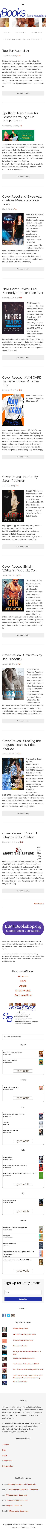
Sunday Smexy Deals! (20, 1328)
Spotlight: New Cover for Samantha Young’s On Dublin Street (20, 117)
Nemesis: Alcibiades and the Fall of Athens (17, 1260)
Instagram (9, 1506)
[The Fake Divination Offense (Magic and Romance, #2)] (41, 1057)
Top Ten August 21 (15, 51)
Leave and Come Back (10, 1087)
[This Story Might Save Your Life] (41, 1119)
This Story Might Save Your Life (13, 1114)
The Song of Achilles (10, 1060)
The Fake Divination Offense (12, 1052)
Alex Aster (6, 1124)
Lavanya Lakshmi (8, 1089)
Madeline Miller (8, 1062)
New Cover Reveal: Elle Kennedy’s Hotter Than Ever (22, 291)
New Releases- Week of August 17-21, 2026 (28, 1369)
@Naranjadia (13, 1511)
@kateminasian (13, 1500)
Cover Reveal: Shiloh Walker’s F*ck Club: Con (19, 568)
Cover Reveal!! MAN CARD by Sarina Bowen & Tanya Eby (21, 381)
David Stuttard (8, 1262)
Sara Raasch (7, 1054)
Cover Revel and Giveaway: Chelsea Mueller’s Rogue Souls (22, 200)
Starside (6, 1122)
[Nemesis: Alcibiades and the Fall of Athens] (41, 1264)
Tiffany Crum (7, 1116)
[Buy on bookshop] (23, 935)
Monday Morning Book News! (23, 1340)
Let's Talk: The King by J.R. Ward (24, 1334)
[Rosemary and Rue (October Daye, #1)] (41, 1205)
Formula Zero (7, 1157)
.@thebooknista (11, 1495)
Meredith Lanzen (8, 1159)
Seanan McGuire (8, 1202)
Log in (33, 1527)
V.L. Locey (7, 1245)
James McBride (8, 1229)
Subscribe (23, 1299)
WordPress (25, 1527)
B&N (23, 980)
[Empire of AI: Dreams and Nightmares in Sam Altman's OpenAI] (41, 1256)
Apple (23, 985)
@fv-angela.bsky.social (17, 1484)
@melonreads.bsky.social (18, 1490)
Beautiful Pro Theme (26, 1524)
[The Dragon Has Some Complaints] (41, 1170)
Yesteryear (6, 1235)
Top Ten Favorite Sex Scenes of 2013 (26, 1364)
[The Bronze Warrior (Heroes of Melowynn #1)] (41, 1248)
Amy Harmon (7, 1132)
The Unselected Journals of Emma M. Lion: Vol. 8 (19, 1173)
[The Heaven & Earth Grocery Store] (41, 1232)
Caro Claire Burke (8, 1237)
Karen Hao (7, 1256)
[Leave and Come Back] (41, 1090)
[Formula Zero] (41, 1162)
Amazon (23, 976)
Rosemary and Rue (9, 1200)
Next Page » (39, 904)
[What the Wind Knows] (41, 1135)
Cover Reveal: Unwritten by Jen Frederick (22, 657)
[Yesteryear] (41, 1240)
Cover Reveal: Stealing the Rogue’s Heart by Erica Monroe (21, 744)
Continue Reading (23, 93)
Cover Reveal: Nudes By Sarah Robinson (20, 478)
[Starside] (41, 1127)
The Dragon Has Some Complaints (15, 1165)
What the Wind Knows (10, 1130)
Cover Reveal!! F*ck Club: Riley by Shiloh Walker (20, 835)
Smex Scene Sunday (20, 1346)
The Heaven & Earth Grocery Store (15, 1227)
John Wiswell (7, 1167)
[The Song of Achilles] (41, 1065)
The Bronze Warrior (9, 1243)
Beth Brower (7, 1175)
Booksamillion (23, 995)
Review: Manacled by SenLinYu (24, 1358)
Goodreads (31, 1484)
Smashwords (23, 990)
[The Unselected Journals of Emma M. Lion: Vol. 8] (41, 1178)
